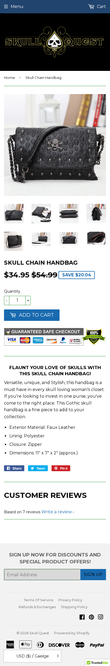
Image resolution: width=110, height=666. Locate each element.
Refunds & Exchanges (37, 607)
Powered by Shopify (71, 633)
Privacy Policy (70, 600)
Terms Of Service (38, 600)
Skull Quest (39, 633)
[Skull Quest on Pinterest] (91, 617)
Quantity (12, 291)
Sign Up (93, 574)
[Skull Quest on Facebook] (82, 617)
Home (9, 77)
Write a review (56, 511)
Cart (101, 6)
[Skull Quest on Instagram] (100, 617)
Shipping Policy (74, 607)
